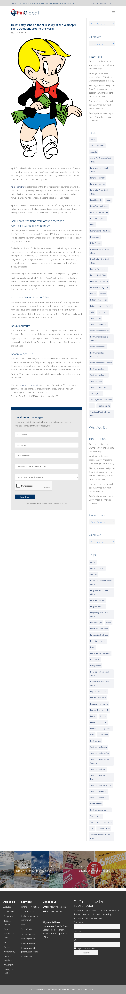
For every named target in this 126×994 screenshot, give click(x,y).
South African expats (98, 324)
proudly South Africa (98, 275)
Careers (6, 947)
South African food (97, 347)
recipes (103, 294)
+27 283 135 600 (54, 911)
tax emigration (96, 393)
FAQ (5, 942)
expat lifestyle (96, 200)
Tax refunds (26, 929)
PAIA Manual (9, 964)
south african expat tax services (99, 339)
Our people (8, 916)
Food (92, 224)
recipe (93, 294)
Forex (23, 924)
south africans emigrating (100, 387)
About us (7, 906)
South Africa (103, 312)
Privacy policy (9, 951)
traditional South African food (100, 414)
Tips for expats (104, 406)
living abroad (95, 243)
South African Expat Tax (99, 330)
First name (78, 922)
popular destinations (98, 269)
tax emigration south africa (101, 400)
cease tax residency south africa (101, 160)
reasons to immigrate (99, 281)
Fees (5, 937)
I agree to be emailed (85, 948)
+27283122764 (93, 3)
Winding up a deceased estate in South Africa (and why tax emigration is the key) (102, 77)
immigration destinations (100, 231)
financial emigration (98, 218)
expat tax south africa (99, 206)
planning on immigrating (29, 385)
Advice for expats (97, 146)
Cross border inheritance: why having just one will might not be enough (101, 65)
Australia (93, 152)
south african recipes (98, 375)
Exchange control (29, 938)
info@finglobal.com (106, 3)
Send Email (25, 497)
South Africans (96, 381)
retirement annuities (98, 300)
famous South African (99, 212)
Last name (78, 931)
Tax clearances (28, 934)
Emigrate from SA (97, 184)
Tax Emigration (27, 911)
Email (76, 939)
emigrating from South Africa (99, 192)
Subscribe (86, 952)
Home (14, 3)
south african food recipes (101, 363)
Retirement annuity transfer (101, 306)
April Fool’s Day (18, 186)
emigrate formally (97, 178)
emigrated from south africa (99, 170)
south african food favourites (97, 355)
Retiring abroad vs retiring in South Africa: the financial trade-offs (101, 117)
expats (108, 200)
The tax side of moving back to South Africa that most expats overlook (101, 105)
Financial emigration (30, 906)
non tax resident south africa (99, 261)
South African (95, 318)
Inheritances (26, 956)
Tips (92, 406)
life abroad (94, 237)
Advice (92, 139)
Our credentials (10, 911)
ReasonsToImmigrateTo (99, 287)
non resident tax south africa (99, 251)
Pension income (28, 943)
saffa (92, 312)
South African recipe (98, 369)
